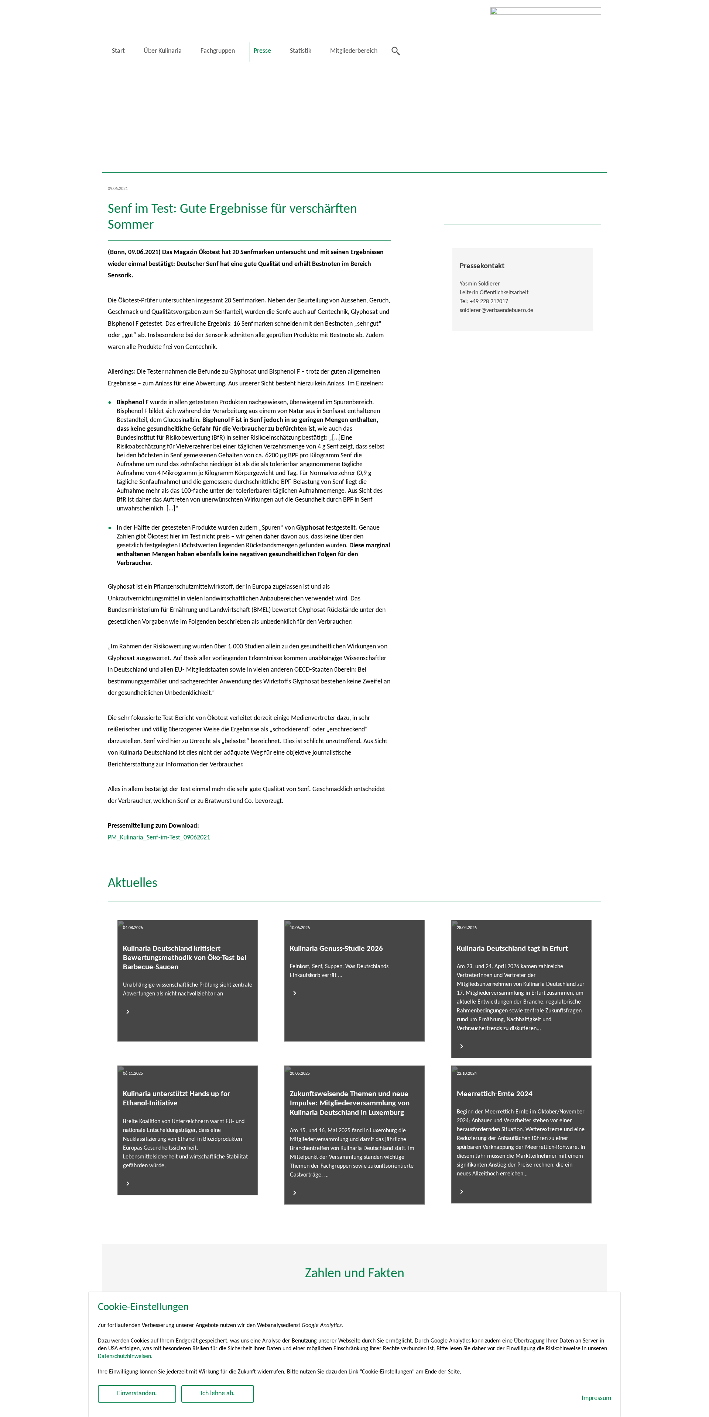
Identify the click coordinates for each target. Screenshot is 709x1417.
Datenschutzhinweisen (124, 1356)
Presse (262, 51)
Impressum (596, 1398)
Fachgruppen (218, 51)
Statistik (300, 51)
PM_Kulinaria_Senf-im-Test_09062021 (159, 837)
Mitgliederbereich (353, 51)
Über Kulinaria (163, 51)
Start (118, 51)
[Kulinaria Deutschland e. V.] (545, 32)
